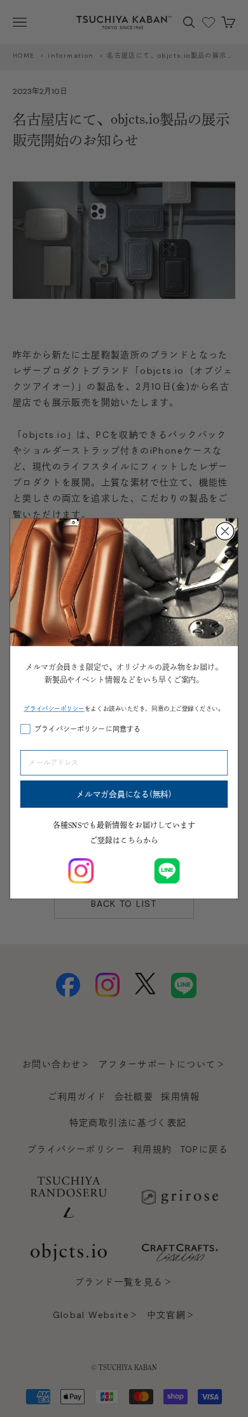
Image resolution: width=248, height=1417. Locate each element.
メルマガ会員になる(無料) (124, 794)
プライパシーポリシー (54, 708)
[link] (80, 870)
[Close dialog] (225, 531)
